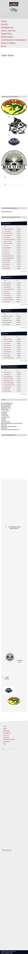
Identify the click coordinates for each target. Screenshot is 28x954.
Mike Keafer (7, 268)
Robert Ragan (7, 391)
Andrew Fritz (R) (8, 339)
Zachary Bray (7, 372)
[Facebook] (12, 90)
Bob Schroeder (7, 351)
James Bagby (7, 355)
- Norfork (3, 420)
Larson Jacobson (8, 341)
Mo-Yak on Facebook (6, 404)
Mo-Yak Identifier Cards (7, 403)
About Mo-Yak (8, 30)
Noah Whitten (7, 260)
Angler (5, 226)
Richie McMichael (8, 243)
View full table (23, 271)
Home (4, 21)
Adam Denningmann (9, 258)
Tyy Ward (6, 245)
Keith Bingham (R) (8, 380)
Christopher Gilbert (8, 256)
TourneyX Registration (6, 211)
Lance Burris (7, 254)
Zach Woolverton (8, 233)
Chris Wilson (7, 301)
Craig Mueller (7, 287)
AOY (17, 226)
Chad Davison (7, 231)
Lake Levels (4, 425)
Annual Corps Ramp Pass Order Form (10, 429)
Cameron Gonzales (8, 378)
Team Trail (6, 33)
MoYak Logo (4, 428)
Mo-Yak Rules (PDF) (6, 406)
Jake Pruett (6, 353)
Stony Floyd (7, 293)
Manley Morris (7, 349)
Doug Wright (7, 285)
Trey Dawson (7, 343)
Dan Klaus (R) (7, 347)
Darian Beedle (7, 387)
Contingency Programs (13, 40)
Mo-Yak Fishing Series (14, 14)
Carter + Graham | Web (7, 953)
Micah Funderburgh (9, 229)
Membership (7, 27)
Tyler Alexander (8, 235)
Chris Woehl (7, 264)
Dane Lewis (7, 266)
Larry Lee (6, 291)
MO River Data (4, 409)
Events (4, 24)
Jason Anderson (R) (8, 289)
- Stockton (3, 418)
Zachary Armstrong (8, 299)
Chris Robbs (7, 237)
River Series (7, 37)
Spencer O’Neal (7, 241)
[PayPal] (14, 90)
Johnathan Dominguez (9, 239)
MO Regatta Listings (6, 407)
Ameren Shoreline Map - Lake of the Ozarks (11, 423)
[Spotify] (16, 90)
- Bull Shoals (4, 412)
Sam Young (7, 262)
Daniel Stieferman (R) (9, 385)
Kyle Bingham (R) (8, 297)
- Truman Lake (4, 415)
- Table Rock (4, 414)
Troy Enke (6, 249)
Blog (3, 46)
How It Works (8, 43)
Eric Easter (6, 252)
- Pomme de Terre (5, 417)
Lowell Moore (7, 345)
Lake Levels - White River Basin (8, 426)
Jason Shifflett (7, 247)
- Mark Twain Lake (5, 421)
